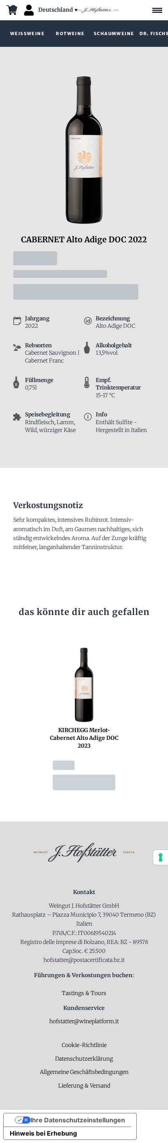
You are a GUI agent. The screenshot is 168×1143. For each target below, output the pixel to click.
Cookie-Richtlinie (84, 1045)
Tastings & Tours (84, 993)
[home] (97, 10)
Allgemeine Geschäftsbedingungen (84, 1071)
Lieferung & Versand (84, 1085)
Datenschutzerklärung (84, 1058)
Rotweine (70, 33)
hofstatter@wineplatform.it (84, 1021)
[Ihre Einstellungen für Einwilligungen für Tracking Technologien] (160, 857)
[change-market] (58, 9)
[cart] (11, 10)
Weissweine (27, 33)
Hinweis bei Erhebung (43, 1133)
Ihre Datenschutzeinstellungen (77, 1120)
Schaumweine (114, 33)
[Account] (28, 10)
